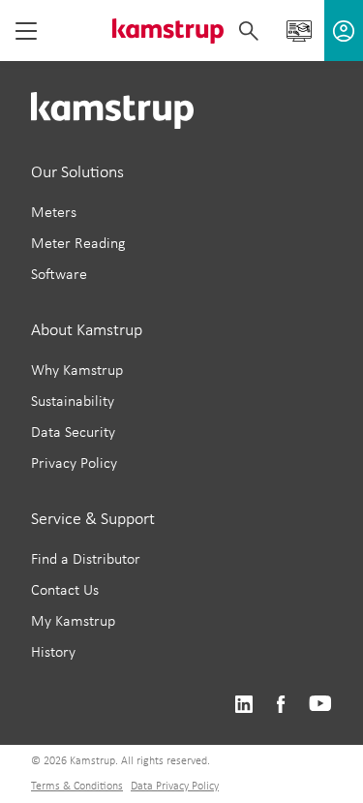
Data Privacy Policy (175, 786)
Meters (53, 213)
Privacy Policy (74, 464)
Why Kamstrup (77, 371)
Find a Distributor (85, 560)
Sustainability (72, 402)
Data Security (73, 433)
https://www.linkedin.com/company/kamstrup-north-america (243, 704)
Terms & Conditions (77, 786)
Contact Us (65, 591)
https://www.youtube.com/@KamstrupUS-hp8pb (320, 704)
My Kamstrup (73, 622)
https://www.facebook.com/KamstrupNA (281, 704)
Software (59, 275)
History (53, 653)
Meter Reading (78, 244)
